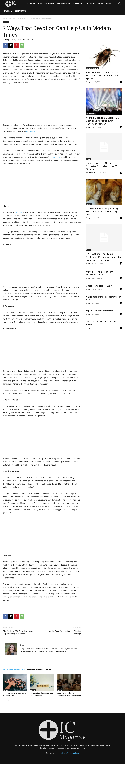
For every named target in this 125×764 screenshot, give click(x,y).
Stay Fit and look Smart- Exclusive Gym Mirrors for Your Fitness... (103, 166)
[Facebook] (5, 45)
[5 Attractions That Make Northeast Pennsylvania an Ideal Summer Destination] (104, 237)
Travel (88, 250)
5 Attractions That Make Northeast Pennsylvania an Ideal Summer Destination (104, 257)
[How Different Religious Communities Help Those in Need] (69, 682)
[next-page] (8, 700)
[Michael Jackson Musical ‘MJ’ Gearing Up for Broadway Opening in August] (104, 101)
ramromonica (90, 172)
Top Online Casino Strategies (99, 311)
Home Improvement (92, 68)
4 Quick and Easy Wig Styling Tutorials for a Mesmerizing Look (102, 211)
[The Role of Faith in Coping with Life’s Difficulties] (42, 682)
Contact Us (20, 11)
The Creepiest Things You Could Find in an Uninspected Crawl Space (103, 75)
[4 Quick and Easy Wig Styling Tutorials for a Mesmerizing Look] (104, 192)
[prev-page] (4, 700)
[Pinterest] (16, 45)
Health (88, 159)
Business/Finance (46, 3)
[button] (119, 4)
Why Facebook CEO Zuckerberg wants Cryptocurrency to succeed (18, 632)
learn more (55, 157)
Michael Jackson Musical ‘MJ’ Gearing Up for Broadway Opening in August (103, 120)
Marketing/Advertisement (69, 3)
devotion (18, 212)
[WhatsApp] (22, 45)
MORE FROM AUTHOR (39, 669)
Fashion (8, 11)
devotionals (31, 131)
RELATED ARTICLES (14, 669)
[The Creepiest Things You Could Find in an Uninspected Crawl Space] (104, 56)
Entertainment (105, 3)
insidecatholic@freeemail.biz (67, 753)
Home (5, 18)
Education (90, 3)
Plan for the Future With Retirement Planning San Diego (63, 632)
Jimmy (7, 40)
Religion (30, 3)
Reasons (5, 690)
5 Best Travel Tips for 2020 (99, 286)
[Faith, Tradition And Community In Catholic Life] (15, 682)
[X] (10, 45)
